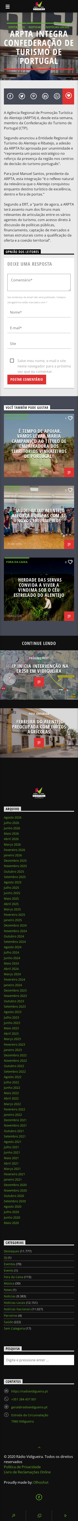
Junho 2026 (12, 828)
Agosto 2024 (12, 947)
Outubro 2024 (14, 936)
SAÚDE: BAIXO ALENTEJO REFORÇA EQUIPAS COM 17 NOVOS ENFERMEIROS (39, 515)
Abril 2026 (11, 839)
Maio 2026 (11, 833)
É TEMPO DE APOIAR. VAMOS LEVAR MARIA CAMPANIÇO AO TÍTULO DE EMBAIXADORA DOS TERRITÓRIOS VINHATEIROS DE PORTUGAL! (39, 444)
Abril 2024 (11, 969)
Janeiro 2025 (13, 920)
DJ (5, 1258)
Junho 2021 (12, 1152)
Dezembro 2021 (15, 1120)
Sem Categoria (14, 1328)
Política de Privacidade (22, 1467)
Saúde (8, 1322)
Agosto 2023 (12, 1012)
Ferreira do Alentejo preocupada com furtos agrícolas (39, 726)
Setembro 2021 (15, 1136)
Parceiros (10, 1315)
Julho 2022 (11, 1082)
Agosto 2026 (12, 817)
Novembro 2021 (15, 1125)
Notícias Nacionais (17, 1309)
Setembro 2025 (15, 877)
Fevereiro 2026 (14, 850)
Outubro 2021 (14, 1131)
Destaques (16, 27)
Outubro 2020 (14, 1196)
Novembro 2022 (15, 1060)
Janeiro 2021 (13, 1179)
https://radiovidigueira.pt (29, 1391)
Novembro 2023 (15, 996)
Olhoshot (41, 1482)
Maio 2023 (11, 1028)
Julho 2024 (11, 952)
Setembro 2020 (15, 1201)
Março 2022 (12, 1104)
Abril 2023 (11, 1033)
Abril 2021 (11, 1163)
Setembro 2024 (15, 942)
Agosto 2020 (12, 1206)
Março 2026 (12, 844)
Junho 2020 (12, 1217)
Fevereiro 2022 (14, 1109)
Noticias (35, 27)
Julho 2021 (11, 1147)
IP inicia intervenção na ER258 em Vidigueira (40, 669)
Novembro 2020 (15, 1190)
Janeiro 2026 (13, 855)
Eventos (9, 1264)
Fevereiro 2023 (14, 1044)
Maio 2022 (11, 1093)
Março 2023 (12, 1039)
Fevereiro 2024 (14, 979)
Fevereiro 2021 (14, 1174)
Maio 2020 (11, 1223)
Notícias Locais (57, 27)
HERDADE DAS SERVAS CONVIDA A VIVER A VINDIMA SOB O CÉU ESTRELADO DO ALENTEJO (39, 587)
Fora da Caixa (17, 418)
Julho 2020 (11, 1212)
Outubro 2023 (14, 1001)
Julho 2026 (11, 823)
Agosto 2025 (12, 882)
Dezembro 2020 (15, 1185)
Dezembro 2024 (15, 925)
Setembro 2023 (15, 1006)
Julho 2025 (11, 888)
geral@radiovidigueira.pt (29, 1407)
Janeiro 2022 (13, 1115)
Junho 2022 (12, 1088)
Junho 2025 (12, 893)
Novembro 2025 (15, 866)
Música (9, 1283)
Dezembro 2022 (15, 1055)
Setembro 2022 (15, 1071)
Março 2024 (12, 974)
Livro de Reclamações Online (27, 1472)
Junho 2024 (12, 958)
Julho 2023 (11, 1017)
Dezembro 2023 (15, 990)
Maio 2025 (11, 898)
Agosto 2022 (12, 1077)
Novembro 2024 (15, 931)
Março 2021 (12, 1169)
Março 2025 (12, 909)
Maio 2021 (11, 1158)
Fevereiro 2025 (14, 915)
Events (8, 1270)
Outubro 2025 (14, 871)
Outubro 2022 (14, 1066)
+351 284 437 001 (23, 1399)
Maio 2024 (11, 963)
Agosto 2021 (12, 1142)
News (8, 1290)
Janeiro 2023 (13, 1050)
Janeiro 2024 (13, 985)
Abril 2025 (11, 904)
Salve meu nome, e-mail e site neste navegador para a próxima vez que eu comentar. (44, 361)
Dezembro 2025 (15, 860)
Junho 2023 (12, 1023)
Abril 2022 (11, 1098)
